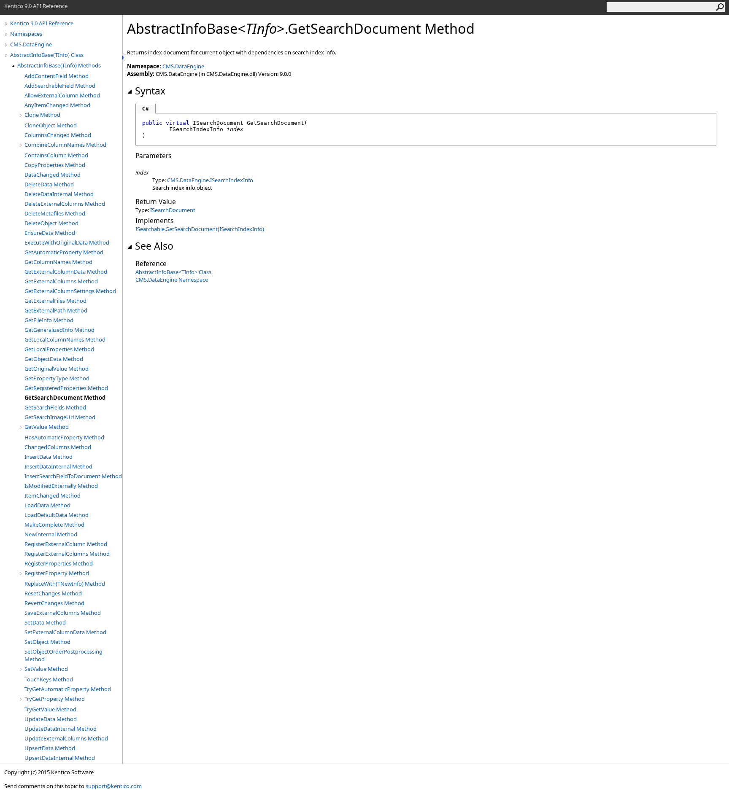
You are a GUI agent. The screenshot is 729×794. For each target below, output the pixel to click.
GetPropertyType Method (56, 378)
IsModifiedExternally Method (61, 486)
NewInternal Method (50, 534)
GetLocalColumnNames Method (64, 339)
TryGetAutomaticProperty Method (67, 689)
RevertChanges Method (54, 603)
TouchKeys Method (48, 679)
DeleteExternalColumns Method (64, 203)
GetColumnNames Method (58, 262)
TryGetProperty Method (54, 698)
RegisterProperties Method (58, 563)
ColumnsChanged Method (57, 135)
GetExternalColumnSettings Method (70, 291)
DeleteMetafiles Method (54, 213)
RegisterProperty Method (56, 573)
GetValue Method (46, 427)
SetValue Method (46, 669)
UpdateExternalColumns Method (66, 738)
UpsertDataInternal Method (59, 758)
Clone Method (42, 114)
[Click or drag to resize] (124, 57)
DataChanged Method (52, 174)
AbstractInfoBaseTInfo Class (173, 272)
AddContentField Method (56, 76)
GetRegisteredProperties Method (66, 388)
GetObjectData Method (53, 359)
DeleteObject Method (51, 223)
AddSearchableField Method (59, 85)
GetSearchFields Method (55, 407)
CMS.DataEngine (31, 44)
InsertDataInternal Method (58, 466)
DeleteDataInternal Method (59, 194)
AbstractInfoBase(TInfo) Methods (59, 65)
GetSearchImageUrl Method (59, 417)
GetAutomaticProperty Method (63, 252)
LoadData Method (47, 505)
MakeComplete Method (54, 524)
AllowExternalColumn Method (62, 95)
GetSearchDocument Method (64, 397)
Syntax (150, 90)
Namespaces (26, 34)
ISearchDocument (172, 210)
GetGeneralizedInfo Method (59, 330)
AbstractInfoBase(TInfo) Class (47, 55)
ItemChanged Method (52, 495)
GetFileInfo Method (48, 320)
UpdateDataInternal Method (60, 728)
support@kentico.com (114, 786)
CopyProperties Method (54, 165)
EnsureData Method (49, 233)
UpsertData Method (49, 748)
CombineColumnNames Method (65, 144)
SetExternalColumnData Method (65, 632)
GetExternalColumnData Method (65, 271)
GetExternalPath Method (55, 310)
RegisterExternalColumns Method (67, 553)
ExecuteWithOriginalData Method (66, 242)
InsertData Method (48, 456)
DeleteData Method (49, 184)
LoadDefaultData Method (56, 515)
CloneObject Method (50, 125)
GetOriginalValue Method (56, 368)
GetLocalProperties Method (59, 349)
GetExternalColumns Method (61, 281)
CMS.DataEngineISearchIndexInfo (210, 180)
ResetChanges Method (53, 593)
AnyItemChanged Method (57, 105)
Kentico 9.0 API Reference (41, 23)
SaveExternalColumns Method (62, 612)
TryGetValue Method (50, 709)
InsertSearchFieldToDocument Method (73, 476)
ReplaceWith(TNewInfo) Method (64, 583)
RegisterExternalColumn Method (65, 544)
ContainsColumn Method (56, 155)
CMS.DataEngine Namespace (171, 279)
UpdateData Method (50, 719)
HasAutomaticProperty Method (64, 437)
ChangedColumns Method (57, 447)
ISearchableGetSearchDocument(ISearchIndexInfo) (199, 229)
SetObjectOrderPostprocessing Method (63, 655)
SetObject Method (47, 642)
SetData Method (45, 622)
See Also (154, 246)
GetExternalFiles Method (55, 300)
